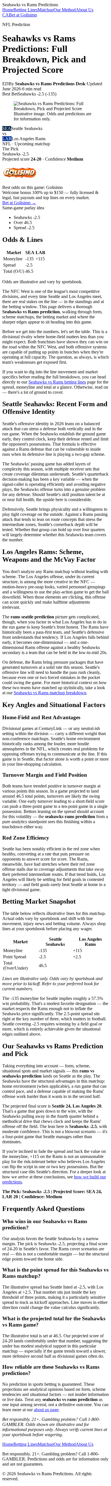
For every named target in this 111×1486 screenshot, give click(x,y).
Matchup (46, 9)
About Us (84, 9)
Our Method (65, 9)
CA (5, 14)
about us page (46, 1409)
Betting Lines (25, 9)
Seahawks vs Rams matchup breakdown (50, 692)
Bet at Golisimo (23, 14)
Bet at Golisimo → (19, 202)
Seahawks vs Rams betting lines (57, 382)
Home (7, 9)
